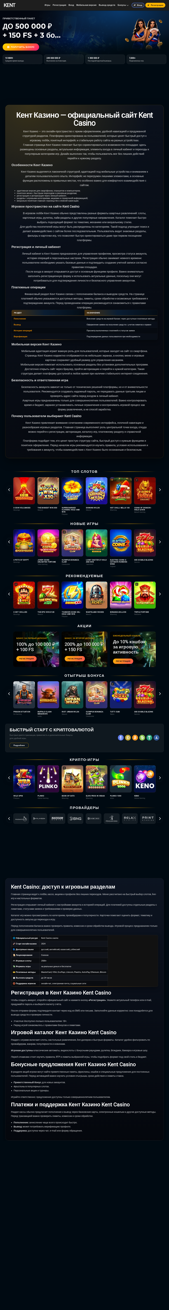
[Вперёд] (159, 490)
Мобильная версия (86, 5)
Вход (71, 5)
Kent (9, 5)
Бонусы (122, 5)
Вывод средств (107, 5)
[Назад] (9, 490)
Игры (47, 5)
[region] (84, 496)
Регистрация (59, 5)
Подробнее (19, 745)
